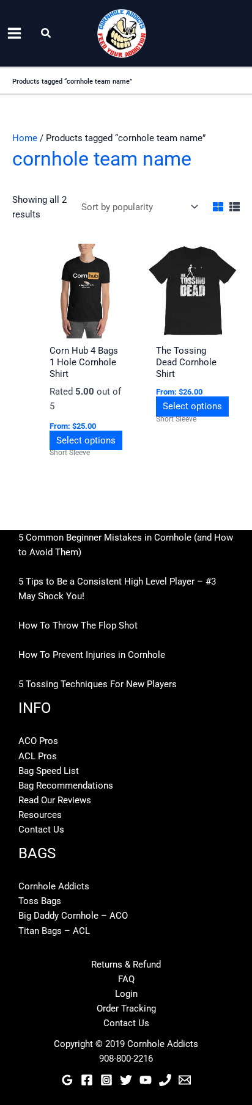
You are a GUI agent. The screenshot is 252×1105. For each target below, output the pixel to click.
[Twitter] (126, 1080)
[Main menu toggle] (14, 33)
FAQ (126, 979)
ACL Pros (37, 756)
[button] (46, 33)
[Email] (185, 1080)
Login (126, 993)
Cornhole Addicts (53, 886)
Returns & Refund (126, 964)
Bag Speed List (48, 770)
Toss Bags (39, 900)
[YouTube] (145, 1080)
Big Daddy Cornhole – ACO (73, 915)
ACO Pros (38, 740)
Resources (40, 814)
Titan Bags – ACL (54, 930)
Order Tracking (126, 1008)
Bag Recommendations (65, 785)
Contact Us (41, 829)
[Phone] (165, 1080)
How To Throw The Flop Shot (78, 625)
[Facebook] (87, 1080)
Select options (86, 440)
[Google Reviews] (67, 1080)
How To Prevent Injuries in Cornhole (91, 654)
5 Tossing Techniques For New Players (97, 684)
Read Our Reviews (54, 800)
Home (24, 138)
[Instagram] (106, 1080)
